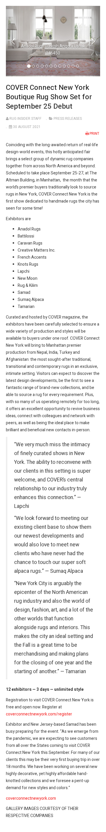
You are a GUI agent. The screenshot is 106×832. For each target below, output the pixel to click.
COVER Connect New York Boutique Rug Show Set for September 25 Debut (49, 97)
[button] (13, 41)
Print (94, 133)
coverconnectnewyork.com (31, 798)
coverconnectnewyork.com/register (39, 714)
